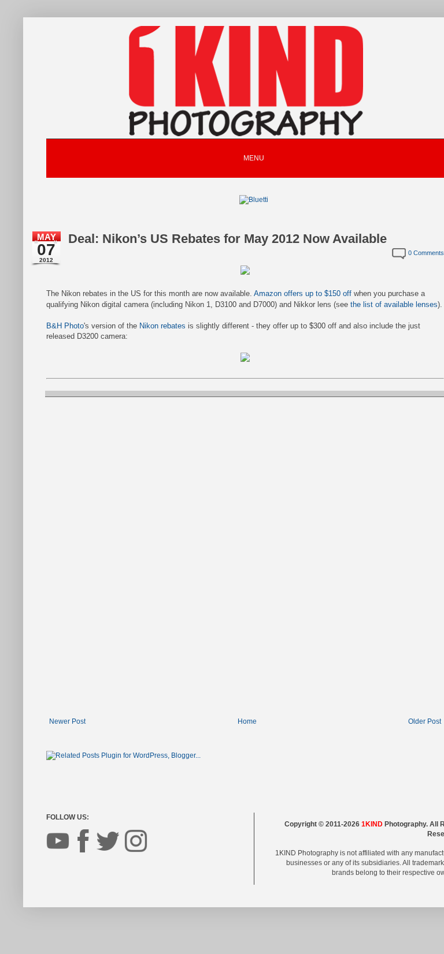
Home (247, 721)
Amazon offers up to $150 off (303, 293)
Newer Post (67, 721)
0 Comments (426, 252)
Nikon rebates (162, 325)
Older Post (424, 721)
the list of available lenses (394, 304)
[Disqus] (245, 555)
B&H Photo (65, 325)
